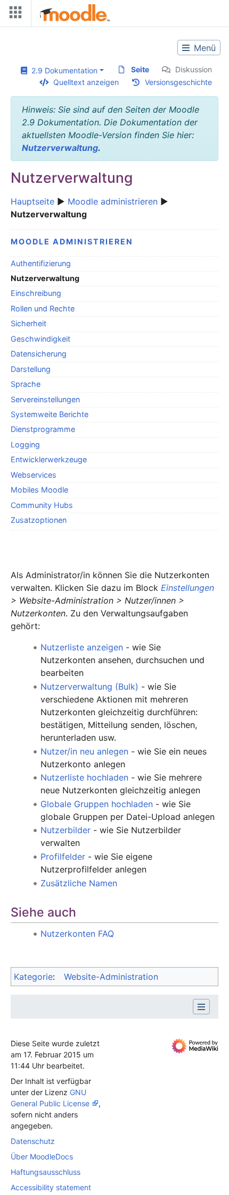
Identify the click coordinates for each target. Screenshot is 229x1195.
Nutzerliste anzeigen (81, 647)
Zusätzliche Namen (78, 883)
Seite (140, 69)
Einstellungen (187, 587)
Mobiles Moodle (39, 489)
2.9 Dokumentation (62, 70)
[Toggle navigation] (13, 14)
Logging (25, 444)
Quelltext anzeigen (86, 82)
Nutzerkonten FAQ (77, 933)
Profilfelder (62, 856)
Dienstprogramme (43, 429)
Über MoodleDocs (42, 1156)
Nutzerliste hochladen (84, 777)
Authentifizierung (41, 263)
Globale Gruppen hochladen (96, 804)
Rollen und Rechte (43, 308)
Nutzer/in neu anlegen (84, 751)
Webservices (33, 474)
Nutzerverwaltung (60, 147)
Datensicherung (39, 353)
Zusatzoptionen (39, 519)
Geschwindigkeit (40, 338)
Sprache (25, 383)
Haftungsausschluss (45, 1171)
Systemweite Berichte (49, 414)
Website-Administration (111, 976)
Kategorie (33, 976)
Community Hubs (42, 505)
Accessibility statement (51, 1187)
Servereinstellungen (45, 399)
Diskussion (193, 69)
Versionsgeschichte (178, 82)
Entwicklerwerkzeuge (49, 459)
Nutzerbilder (65, 830)
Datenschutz (33, 1141)
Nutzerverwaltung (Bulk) (89, 686)
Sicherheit (28, 323)
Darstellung (31, 369)
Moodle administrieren (113, 201)
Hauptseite (32, 201)
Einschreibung (36, 293)
